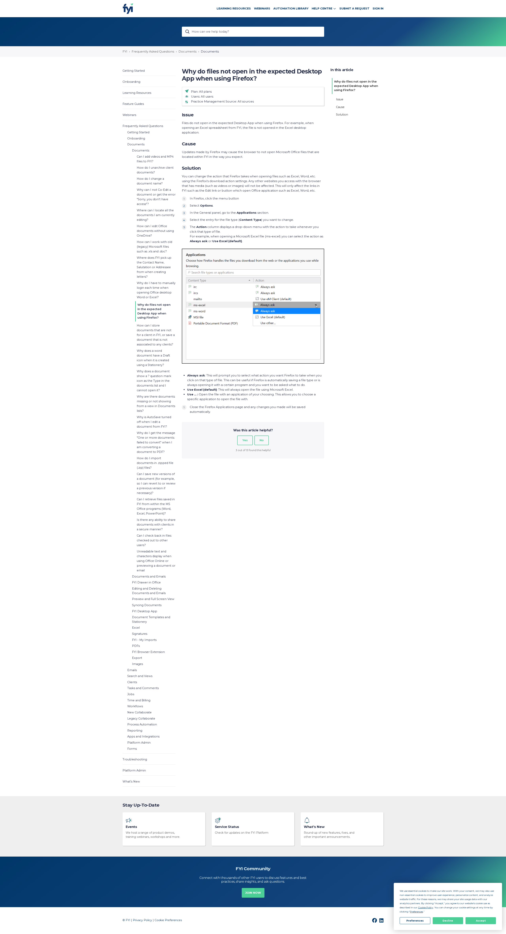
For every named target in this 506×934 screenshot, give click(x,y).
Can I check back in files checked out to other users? (154, 540)
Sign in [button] (378, 8)
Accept (481, 920)
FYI (125, 51)
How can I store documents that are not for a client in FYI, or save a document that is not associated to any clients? (156, 335)
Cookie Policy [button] (425, 907)
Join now (253, 892)
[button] (149, 70)
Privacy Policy (142, 920)
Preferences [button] (416, 911)
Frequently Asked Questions (153, 51)
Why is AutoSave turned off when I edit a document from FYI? (154, 421)
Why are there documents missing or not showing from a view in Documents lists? (156, 404)
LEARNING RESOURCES (234, 8)
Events (131, 827)
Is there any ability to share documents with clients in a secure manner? (156, 524)
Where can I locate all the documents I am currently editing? (156, 215)
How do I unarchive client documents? (155, 170)
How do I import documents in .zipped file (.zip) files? (155, 462)
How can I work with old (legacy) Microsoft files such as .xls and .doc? (154, 246)
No (262, 440)
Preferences (415, 920)
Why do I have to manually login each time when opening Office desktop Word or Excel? (156, 290)
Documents (187, 51)
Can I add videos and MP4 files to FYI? (155, 159)
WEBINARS (262, 8)
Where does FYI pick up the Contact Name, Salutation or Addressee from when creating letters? (154, 267)
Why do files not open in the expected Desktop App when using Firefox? (154, 311)
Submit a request (354, 8)
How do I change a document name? (150, 181)
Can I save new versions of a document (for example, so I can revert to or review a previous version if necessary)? (156, 483)
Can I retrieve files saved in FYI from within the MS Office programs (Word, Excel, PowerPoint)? (156, 506)
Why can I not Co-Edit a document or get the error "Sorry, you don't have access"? (156, 197)
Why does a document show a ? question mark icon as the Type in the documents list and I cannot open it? (154, 381)
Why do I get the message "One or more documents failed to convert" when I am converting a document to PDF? (156, 442)
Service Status (227, 827)
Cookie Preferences (168, 920)
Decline (448, 920)
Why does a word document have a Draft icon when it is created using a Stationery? (153, 358)
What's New (314, 827)
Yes (245, 440)
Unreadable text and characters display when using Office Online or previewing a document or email (156, 561)
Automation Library (291, 8)
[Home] (128, 8)
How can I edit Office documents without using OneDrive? (155, 230)
